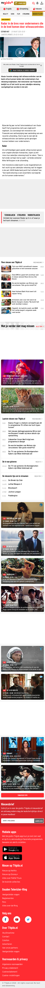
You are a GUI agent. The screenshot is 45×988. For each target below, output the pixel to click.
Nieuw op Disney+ (10, 874)
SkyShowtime (8, 933)
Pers (4, 902)
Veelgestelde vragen (11, 894)
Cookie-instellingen (11, 975)
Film (18, 14)
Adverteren (7, 944)
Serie (12, 14)
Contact (5, 937)
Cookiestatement (9, 972)
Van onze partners (10, 948)
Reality (5, 14)
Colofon (5, 940)
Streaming (26, 14)
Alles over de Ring (10, 906)
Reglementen (8, 898)
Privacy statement (10, 968)
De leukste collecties (11, 882)
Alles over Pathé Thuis (12, 878)
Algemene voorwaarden (12, 964)
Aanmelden (39, 821)
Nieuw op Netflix (9, 871)
